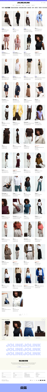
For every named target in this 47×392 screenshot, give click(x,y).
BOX (2, 122)
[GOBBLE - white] (18, 183)
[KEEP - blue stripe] (40, 18)
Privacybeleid (3, 380)
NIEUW (3, 7)
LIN (35, 146)
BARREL (25, 29)
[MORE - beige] (40, 66)
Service (25, 373)
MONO (36, 285)
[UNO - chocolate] (7, 136)
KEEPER (3, 29)
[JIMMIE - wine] (18, 160)
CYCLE (3, 308)
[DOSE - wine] (29, 160)
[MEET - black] (40, 252)
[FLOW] (7, 160)
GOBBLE (14, 193)
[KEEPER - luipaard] (7, 252)
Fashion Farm (18, 5)
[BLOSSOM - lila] (40, 112)
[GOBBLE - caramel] (40, 160)
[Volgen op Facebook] (36, 376)
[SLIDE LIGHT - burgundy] (18, 206)
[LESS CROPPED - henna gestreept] (18, 42)
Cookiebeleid (7, 380)
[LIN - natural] (40, 136)
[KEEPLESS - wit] (18, 66)
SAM (24, 52)
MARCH (14, 122)
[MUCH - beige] (29, 66)
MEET (14, 262)
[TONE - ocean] (29, 206)
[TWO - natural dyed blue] (29, 275)
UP (13, 308)
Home (2, 373)
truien (40, 7)
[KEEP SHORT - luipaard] (29, 229)
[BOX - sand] (18, 275)
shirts (36, 7)
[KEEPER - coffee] (7, 18)
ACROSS (36, 216)
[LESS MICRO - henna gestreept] (7, 42)
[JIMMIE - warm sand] (29, 90)
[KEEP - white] (18, 136)
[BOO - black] (18, 18)
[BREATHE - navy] (40, 90)
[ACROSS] (40, 206)
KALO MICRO (4, 99)
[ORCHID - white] (40, 183)
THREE (25, 145)
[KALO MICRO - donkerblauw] (7, 90)
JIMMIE (25, 99)
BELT (24, 261)
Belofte (33, 5)
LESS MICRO (4, 52)
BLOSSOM (36, 122)
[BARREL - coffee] (29, 18)
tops (33, 7)
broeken (29, 7)
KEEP (35, 28)
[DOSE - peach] (40, 229)
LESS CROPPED (15, 52)
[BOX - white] (7, 275)
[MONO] (40, 275)
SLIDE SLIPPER (4, 193)
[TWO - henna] (18, 229)
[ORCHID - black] (40, 42)
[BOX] (7, 112)
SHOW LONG (26, 122)
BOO (13, 29)
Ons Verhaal (28, 5)
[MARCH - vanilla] (18, 112)
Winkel (23, 5)
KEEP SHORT (15, 99)
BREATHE (36, 99)
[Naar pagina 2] (27, 314)
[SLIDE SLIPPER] (7, 183)
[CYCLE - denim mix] (7, 299)
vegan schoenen (14, 7)
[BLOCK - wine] (7, 206)
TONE (25, 216)
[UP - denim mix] (18, 299)
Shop (13, 5)
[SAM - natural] (29, 42)
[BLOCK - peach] (7, 229)
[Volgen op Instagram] (37, 376)
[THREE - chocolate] (29, 136)
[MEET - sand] (18, 252)
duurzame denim (23, 7)
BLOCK (3, 216)
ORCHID (36, 52)
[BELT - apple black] (29, 252)
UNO (2, 145)
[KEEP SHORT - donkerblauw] (18, 90)
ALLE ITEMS (7, 7)
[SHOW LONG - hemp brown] (29, 112)
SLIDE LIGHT (15, 216)
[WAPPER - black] (7, 66)
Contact (37, 373)
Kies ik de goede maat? (27, 376)
